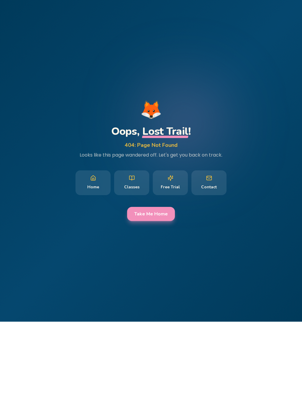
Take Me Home (151, 214)
